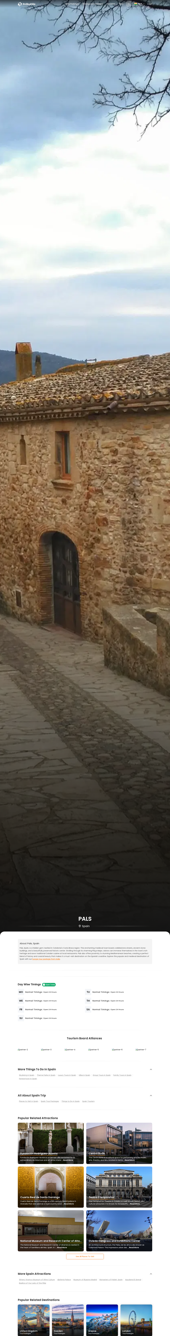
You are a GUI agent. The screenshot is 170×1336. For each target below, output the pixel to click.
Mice (121, 4)
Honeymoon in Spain (28, 1078)
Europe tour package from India (46, 959)
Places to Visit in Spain (28, 1101)
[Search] (128, 3)
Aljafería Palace (64, 1279)
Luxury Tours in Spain (67, 1075)
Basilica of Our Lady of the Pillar (32, 1283)
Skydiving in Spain (26, 1075)
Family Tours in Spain (122, 1075)
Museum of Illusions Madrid (85, 1279)
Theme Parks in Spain (46, 1075)
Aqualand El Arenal (133, 1279)
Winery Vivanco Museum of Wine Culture (37, 1279)
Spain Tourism (88, 1101)
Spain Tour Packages (50, 1101)
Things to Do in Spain (70, 1101)
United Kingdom (28, 1331)
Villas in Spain (84, 1075)
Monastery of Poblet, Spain (111, 1279)
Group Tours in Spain (102, 1075)
